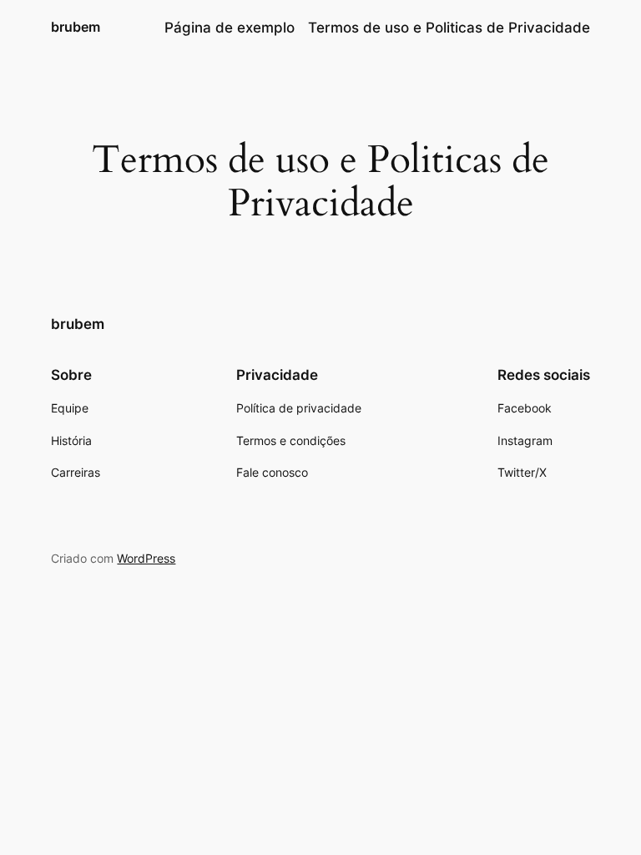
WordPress (146, 558)
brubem (75, 26)
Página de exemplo (229, 27)
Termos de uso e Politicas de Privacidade (449, 27)
